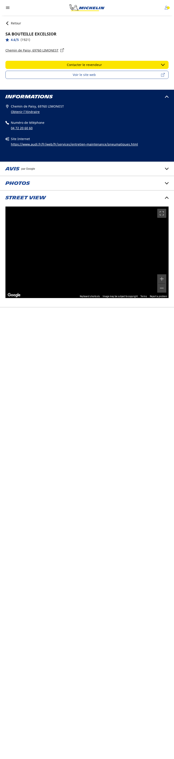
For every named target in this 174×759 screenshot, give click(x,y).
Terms (143, 296)
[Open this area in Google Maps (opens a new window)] (14, 295)
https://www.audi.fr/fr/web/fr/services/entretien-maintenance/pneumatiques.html (74, 144)
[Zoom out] (161, 288)
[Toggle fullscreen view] (161, 213)
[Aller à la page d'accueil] (87, 8)
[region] (87, 252)
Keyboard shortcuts (90, 296)
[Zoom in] (161, 278)
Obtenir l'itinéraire (25, 112)
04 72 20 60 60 (22, 128)
